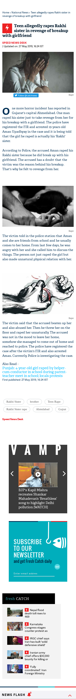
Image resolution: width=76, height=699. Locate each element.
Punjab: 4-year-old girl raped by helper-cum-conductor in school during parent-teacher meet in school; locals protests (34, 372)
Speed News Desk (14, 42)
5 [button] (50, 516)
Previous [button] (12, 471)
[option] (38, 486)
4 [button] (44, 516)
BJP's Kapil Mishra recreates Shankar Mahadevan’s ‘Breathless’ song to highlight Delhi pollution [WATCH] (38, 498)
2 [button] (32, 516)
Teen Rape (54, 401)
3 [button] (38, 516)
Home (5, 12)
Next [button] (64, 471)
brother (34, 401)
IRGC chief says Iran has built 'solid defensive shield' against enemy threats (37, 644)
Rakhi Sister (13, 401)
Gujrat (62, 409)
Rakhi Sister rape (16, 409)
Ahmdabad (42, 409)
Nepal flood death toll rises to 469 (35, 613)
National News (19, 12)
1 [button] (26, 516)
